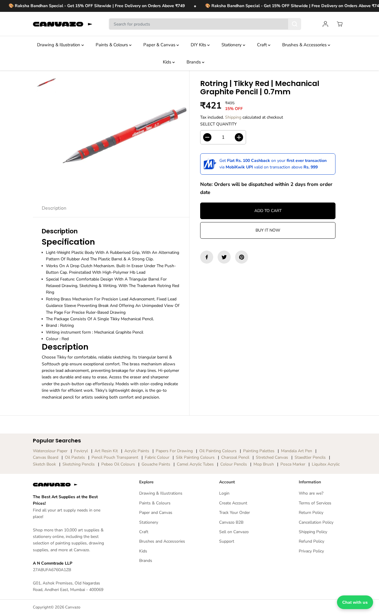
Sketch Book (44, 464)
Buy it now (268, 230)
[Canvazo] (62, 24)
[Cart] (339, 24)
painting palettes (258, 451)
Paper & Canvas (159, 45)
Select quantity (218, 124)
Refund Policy (311, 541)
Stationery (232, 45)
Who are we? (311, 493)
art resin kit (106, 451)
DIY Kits (199, 45)
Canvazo (72, 607)
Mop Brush (263, 464)
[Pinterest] (241, 257)
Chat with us (355, 602)
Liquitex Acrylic (326, 464)
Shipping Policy (313, 532)
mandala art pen (296, 451)
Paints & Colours (112, 45)
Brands (194, 62)
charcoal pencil (235, 457)
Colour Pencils (233, 464)
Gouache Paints (156, 464)
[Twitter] (224, 257)
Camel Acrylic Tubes (195, 464)
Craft (262, 45)
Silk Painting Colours (195, 457)
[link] (70, 484)
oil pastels (75, 457)
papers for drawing (174, 451)
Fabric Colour (157, 457)
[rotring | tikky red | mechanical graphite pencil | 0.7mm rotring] (124, 135)
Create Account (233, 503)
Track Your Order (234, 512)
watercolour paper (50, 451)
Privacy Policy (311, 551)
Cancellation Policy (316, 522)
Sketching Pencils (78, 464)
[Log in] (325, 24)
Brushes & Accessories (305, 45)
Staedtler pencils (310, 457)
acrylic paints (136, 451)
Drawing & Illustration (59, 45)
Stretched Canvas (272, 457)
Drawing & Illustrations (160, 493)
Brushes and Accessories (162, 541)
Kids (167, 62)
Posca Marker (292, 464)
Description (54, 208)
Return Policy (311, 512)
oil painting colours (218, 451)
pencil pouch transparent (114, 457)
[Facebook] (206, 257)
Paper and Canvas (155, 512)
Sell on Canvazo (234, 532)
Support (226, 541)
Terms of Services (315, 503)
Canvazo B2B (231, 522)
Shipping (233, 117)
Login (224, 493)
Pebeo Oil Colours (118, 464)
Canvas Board (45, 457)
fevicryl (81, 451)
